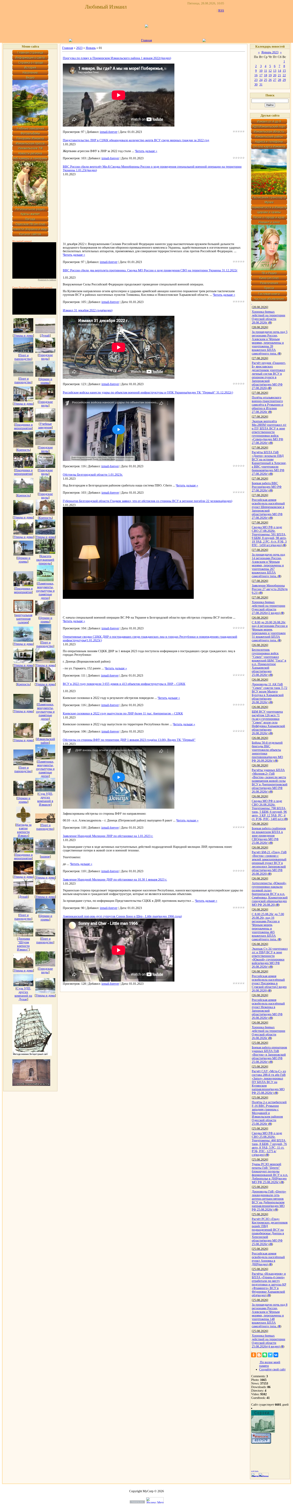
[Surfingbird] (270, 1355)
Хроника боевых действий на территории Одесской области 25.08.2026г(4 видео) (268, 1341)
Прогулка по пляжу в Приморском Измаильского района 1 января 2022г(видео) (117, 58)
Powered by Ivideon (47, 280)
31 (261, 84)
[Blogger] (259, 1355)
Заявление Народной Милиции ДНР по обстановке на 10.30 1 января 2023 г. (115, 879)
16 (256, 75)
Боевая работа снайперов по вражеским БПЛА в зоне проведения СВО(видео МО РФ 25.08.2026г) (269, 835)
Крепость (23, 450)
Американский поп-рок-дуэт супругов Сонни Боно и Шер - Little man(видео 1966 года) (122, 916)
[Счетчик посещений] (261, 1442)
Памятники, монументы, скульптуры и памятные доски (45, 591)
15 (284, 70)
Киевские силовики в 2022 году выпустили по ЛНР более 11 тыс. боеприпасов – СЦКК (123, 713)
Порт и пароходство (22, 357)
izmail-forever (108, 132)
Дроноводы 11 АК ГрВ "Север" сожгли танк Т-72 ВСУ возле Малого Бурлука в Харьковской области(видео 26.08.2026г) (269, 693)
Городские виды (46, 356)
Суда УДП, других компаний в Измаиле (45, 799)
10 (261, 70)
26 (270, 80)
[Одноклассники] (253, 1355)
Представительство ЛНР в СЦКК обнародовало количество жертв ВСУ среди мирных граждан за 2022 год (136, 140)
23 (256, 80)
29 (284, 80)
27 (274, 80)
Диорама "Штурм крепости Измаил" (23, 944)
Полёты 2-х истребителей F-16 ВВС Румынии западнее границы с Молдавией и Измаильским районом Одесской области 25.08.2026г (269, 1112)
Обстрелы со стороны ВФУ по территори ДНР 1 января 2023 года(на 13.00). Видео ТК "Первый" (129, 740)
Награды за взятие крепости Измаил (23, 830)
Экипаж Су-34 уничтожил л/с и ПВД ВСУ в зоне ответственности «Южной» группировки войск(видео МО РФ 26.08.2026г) (270, 957)
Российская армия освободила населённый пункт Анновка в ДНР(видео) (268, 1259)
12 (270, 70)
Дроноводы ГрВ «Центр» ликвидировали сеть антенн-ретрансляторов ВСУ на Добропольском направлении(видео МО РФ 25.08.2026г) (269, 1200)
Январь (91, 48)
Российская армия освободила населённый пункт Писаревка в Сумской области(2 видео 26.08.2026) (269, 983)
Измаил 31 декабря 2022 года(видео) (87, 310)
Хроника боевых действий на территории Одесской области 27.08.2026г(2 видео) (268, 607)
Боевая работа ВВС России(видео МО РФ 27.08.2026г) (267, 486)
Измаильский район (46, 740)
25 (265, 80)
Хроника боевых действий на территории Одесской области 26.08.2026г (268, 1033)
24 (261, 80)
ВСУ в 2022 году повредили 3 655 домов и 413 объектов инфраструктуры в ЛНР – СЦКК (124, 684)
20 (274, 75)
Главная (146, 40)
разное (45, 856)
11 (265, 70)
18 (265, 75)
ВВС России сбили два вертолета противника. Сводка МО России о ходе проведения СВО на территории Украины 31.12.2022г (150, 270)
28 (279, 80)
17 (261, 75)
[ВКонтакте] (275, 1355)
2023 (79, 48)
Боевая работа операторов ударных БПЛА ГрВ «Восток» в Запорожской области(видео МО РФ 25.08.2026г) (269, 1054)
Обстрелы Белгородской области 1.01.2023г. (93, 474)
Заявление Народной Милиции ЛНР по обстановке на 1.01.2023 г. (108, 836)
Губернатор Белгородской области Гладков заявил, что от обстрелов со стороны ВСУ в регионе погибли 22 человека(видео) (147, 501)
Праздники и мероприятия (23, 426)
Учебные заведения (45, 425)
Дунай (45, 335)
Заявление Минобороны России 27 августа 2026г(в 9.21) (270, 589)
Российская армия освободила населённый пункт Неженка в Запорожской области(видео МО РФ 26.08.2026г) (268, 1009)
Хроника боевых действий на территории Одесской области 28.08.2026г (268, 317)
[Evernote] (264, 1355)
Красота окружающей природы (45, 559)
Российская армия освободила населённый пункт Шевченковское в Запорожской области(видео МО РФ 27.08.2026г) (268, 508)
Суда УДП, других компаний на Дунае (23, 994)
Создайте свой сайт (272, 1369)
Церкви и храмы (45, 380)
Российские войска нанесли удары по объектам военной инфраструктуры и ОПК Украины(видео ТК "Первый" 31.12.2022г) (148, 392)
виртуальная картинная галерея (23, 618)
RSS (221, 10)
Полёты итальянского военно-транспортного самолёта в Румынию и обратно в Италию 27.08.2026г (267, 405)
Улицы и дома (23, 335)
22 (284, 75)
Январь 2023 (269, 52)
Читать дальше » (146, 151)
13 (274, 70)
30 (256, 84)
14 (279, 70)
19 (270, 75)
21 (279, 75)
